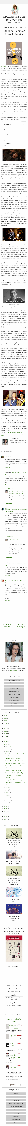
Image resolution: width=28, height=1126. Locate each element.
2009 (5, 819)
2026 (5, 715)
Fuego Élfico (14, 1003)
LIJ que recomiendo (14, 697)
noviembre (8, 749)
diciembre (8, 746)
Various (16, 1047)
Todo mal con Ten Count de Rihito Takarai (14, 862)
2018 (5, 736)
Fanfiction (13, 1035)
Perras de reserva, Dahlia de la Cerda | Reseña (14, 932)
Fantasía (16, 1100)
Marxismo (16, 1113)
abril (7, 795)
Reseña (3, 435)
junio (7, 792)
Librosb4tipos (13, 670)
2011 (5, 814)
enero (7, 803)
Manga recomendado (14, 694)
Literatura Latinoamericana (16, 1103)
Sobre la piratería (14, 700)
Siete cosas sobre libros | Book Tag (14, 773)
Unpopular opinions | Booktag (8, 626)
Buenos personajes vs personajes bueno (20, 626)
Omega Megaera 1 (13, 1066)
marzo (7, 798)
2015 (5, 744)
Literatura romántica (7, 434)
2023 (5, 723)
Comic (16, 1094)
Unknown (16, 1028)
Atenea (7, 580)
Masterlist (16, 1116)
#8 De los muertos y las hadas (14, 1005)
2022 (5, 726)
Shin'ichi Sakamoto (15, 1058)
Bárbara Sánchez (11, 509)
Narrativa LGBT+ (14, 689)
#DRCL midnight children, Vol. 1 (15, 1055)
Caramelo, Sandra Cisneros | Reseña (14, 770)
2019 (5, 734)
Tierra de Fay (14, 995)
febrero (7, 800)
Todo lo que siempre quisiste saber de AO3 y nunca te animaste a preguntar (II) (14, 843)
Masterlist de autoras (14, 680)
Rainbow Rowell (18, 434)
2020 (5, 731)
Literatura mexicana (16, 1106)
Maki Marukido (16, 1069)
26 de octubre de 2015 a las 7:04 (17, 457)
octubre (7, 751)
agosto (7, 787)
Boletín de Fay (13, 989)
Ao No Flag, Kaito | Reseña (14, 900)
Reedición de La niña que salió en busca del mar (14, 998)
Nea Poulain (13, 491)
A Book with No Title (12, 1026)
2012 (5, 811)
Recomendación (16, 1119)
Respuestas (10, 488)
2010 (5, 816)
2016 (5, 741)
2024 (5, 721)
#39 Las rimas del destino (14, 991)
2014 (5, 806)
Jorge (7, 457)
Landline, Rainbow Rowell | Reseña (14, 761)
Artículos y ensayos (14, 683)
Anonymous (13, 1036)
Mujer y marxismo (14, 686)
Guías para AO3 (14, 706)
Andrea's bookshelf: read (14, 1020)
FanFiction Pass (13, 1044)
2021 (5, 728)
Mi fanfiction (14, 703)
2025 (5, 718)
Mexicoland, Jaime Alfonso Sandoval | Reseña (14, 918)
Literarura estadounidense (15, 432)
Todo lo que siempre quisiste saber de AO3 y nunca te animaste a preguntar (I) (14, 881)
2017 (5, 739)
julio (7, 790)
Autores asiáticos (14, 691)
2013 (5, 809)
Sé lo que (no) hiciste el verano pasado (15, 780)
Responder (7, 467)
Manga (16, 1110)
